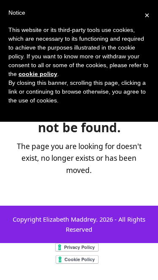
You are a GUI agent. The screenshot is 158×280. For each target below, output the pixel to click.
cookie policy (38, 74)
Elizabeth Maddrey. (70, 219)
